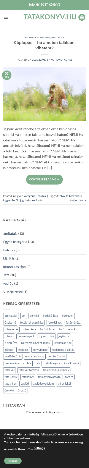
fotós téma (29, 329)
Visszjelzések (13, 292)
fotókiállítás (55, 322)
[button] (5, 17)
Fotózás (57, 37)
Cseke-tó (10, 322)
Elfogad (12, 461)
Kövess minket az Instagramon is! (44, 412)
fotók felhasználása (70, 196)
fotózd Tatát (47, 329)
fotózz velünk (67, 329)
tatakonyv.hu (44, 17)
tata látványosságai (49, 377)
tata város (11, 383)
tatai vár (9, 370)
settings (39, 448)
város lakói (64, 383)
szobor (27, 363)
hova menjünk (26, 336)
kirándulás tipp (14, 267)
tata (37, 363)
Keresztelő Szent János (35, 343)
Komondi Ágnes (61, 60)
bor (24, 316)
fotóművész (73, 322)
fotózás (9, 336)
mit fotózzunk (56, 356)
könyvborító (40, 350)
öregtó (22, 390)
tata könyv (11, 377)
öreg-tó (9, 390)
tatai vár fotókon (29, 370)
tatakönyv (28, 377)
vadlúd (8, 283)
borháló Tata (50, 316)
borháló (34, 316)
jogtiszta (25, 200)
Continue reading (44, 179)
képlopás (37, 200)
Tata (6, 275)
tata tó (69, 377)
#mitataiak (11, 233)
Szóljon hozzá (78, 200)
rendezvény (12, 363)
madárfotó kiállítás (63, 350)
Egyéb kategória (37, 37)
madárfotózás (13, 356)
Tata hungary (52, 363)
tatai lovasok (71, 363)
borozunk (67, 316)
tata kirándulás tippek (56, 370)
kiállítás (9, 258)
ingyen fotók (11, 200)
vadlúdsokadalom (43, 383)
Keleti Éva (11, 343)
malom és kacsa (34, 356)
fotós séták (11, 329)
